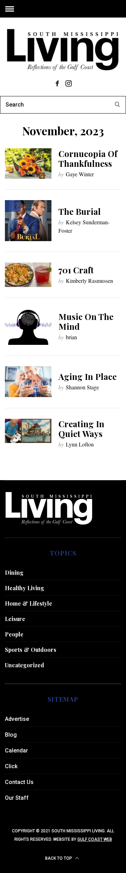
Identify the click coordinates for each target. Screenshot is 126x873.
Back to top (59, 858)
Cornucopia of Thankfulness (87, 158)
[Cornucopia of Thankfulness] (28, 163)
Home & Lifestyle (28, 603)
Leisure (15, 618)
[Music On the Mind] (28, 326)
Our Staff (17, 797)
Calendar (16, 750)
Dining (14, 572)
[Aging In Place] (28, 381)
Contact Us (19, 782)
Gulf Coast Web (94, 839)
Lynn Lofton (80, 444)
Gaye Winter (80, 174)
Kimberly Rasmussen (89, 280)
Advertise (17, 719)
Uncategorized (24, 665)
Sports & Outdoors (30, 649)
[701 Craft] (28, 274)
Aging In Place (87, 376)
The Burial (79, 211)
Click (11, 766)
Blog (11, 734)
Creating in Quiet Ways (81, 428)
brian (71, 337)
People (14, 634)
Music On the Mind (85, 321)
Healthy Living (24, 588)
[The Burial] (28, 220)
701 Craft (76, 269)
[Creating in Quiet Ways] (28, 431)
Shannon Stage (82, 387)
